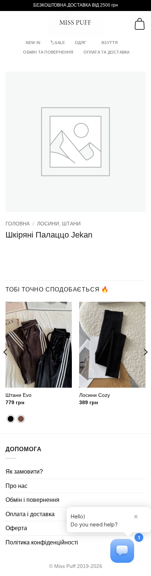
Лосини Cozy (94, 395)
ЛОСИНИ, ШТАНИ (59, 224)
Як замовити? (24, 471)
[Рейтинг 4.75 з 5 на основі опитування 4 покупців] (75, 247)
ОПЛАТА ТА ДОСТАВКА (107, 52)
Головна (17, 224)
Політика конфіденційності (41, 542)
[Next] (145, 366)
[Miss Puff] (76, 24)
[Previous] (5, 366)
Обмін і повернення (32, 500)
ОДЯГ (80, 42)
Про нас (16, 486)
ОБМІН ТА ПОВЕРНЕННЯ (48, 52)
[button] (9, 24)
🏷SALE (57, 42)
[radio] (10, 419)
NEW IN (33, 42)
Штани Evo (18, 395)
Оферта (16, 528)
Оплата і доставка (30, 514)
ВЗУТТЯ (110, 42)
